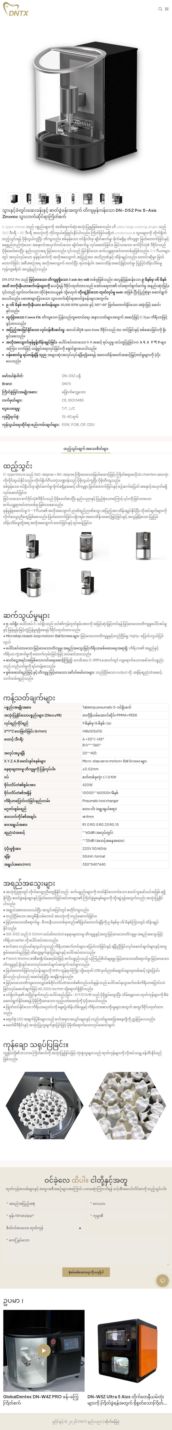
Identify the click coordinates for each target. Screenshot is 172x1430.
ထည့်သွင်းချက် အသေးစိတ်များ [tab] (86, 448)
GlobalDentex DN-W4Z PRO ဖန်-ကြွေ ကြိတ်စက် (40, 1400)
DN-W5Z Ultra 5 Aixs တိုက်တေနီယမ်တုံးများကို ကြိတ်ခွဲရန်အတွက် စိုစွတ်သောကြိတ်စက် (125, 1400)
